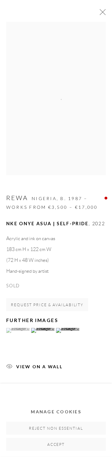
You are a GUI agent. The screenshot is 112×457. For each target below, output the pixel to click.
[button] (18, 330)
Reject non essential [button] (56, 428)
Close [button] (101, 14)
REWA (17, 197)
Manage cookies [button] (56, 411)
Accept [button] (56, 444)
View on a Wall (39, 366)
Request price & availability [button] (47, 305)
